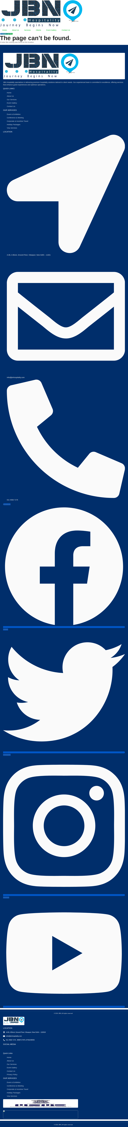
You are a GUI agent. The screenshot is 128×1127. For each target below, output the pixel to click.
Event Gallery (51, 30)
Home (4, 30)
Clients (38, 30)
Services (27, 30)
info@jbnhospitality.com (14, 1036)
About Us (15, 30)
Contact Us (66, 30)
